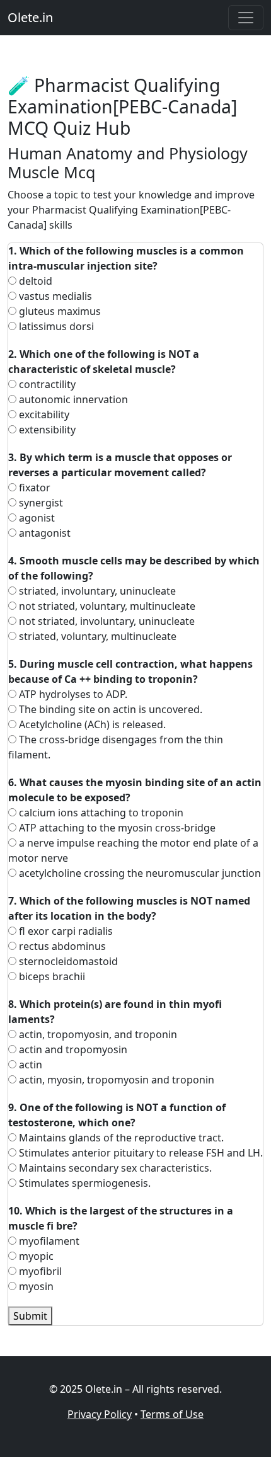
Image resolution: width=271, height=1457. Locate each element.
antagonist (43, 533)
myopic (35, 1256)
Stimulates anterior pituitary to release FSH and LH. (139, 1153)
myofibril (39, 1271)
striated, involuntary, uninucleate (96, 591)
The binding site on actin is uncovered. (109, 709)
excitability (42, 414)
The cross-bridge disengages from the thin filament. (115, 747)
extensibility (46, 430)
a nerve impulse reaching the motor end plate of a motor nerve (133, 850)
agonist (35, 518)
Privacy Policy (99, 1414)
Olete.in (30, 17)
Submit (30, 1316)
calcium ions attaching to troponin (99, 813)
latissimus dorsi (55, 326)
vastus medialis (54, 296)
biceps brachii (50, 976)
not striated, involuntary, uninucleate (105, 621)
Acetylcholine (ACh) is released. (91, 724)
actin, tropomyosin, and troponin (96, 1034)
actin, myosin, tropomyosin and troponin (115, 1080)
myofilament (47, 1241)
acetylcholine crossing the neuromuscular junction (138, 873)
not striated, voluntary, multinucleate (105, 606)
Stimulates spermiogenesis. (83, 1183)
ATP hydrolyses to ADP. (71, 694)
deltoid (34, 281)
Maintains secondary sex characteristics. (114, 1168)
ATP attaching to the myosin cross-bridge (116, 828)
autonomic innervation (72, 399)
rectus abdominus (61, 946)
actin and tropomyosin (71, 1049)
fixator (33, 487)
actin (29, 1064)
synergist (39, 503)
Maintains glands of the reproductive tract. (120, 1138)
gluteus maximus (58, 311)
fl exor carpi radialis (64, 931)
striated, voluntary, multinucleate (96, 636)
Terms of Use (172, 1414)
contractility (46, 384)
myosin (35, 1286)
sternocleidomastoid (67, 961)
